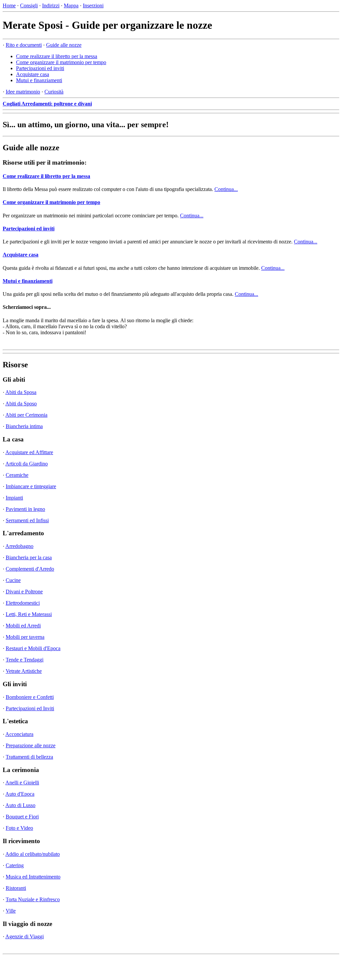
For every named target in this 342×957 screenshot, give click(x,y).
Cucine (13, 580)
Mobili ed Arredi (23, 625)
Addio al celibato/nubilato (32, 854)
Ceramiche (17, 475)
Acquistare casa (32, 74)
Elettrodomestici (23, 603)
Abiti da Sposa (20, 392)
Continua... (226, 189)
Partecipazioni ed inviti (40, 68)
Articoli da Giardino (26, 463)
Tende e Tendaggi (24, 659)
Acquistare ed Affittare (29, 452)
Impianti (14, 498)
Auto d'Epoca (19, 794)
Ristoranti (16, 888)
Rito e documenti (24, 45)
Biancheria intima (24, 426)
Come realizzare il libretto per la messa (56, 56)
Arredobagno (19, 546)
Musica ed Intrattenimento (33, 877)
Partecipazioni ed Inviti (30, 708)
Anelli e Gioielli (22, 782)
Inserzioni (93, 5)
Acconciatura (19, 734)
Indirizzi (50, 5)
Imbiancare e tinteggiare (31, 486)
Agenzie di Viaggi (24, 936)
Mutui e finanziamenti (39, 80)
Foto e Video (19, 828)
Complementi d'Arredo (30, 569)
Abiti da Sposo (21, 403)
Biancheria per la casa (29, 557)
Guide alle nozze (63, 45)
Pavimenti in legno (25, 509)
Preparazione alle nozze (30, 745)
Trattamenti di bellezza (29, 757)
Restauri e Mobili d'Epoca (33, 648)
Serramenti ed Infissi (27, 520)
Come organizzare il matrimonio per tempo (61, 62)
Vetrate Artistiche (24, 671)
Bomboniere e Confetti (30, 697)
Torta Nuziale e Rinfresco (33, 899)
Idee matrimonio (23, 91)
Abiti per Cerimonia (26, 415)
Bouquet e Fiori (22, 816)
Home (9, 5)
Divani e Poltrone (24, 591)
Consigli (29, 5)
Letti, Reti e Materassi (29, 614)
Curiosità (53, 91)
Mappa (71, 5)
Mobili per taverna (25, 637)
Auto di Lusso (20, 805)
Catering (15, 865)
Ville (11, 911)
